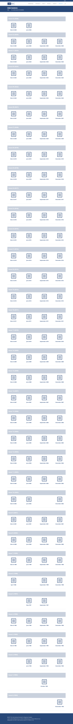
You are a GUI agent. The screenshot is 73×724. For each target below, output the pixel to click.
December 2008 (59, 382)
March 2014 (13, 260)
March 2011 (13, 321)
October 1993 (44, 686)
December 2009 (59, 361)
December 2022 (59, 98)
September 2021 (44, 118)
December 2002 (59, 503)
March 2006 (13, 422)
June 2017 (28, 199)
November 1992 (59, 706)
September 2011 (44, 321)
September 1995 (44, 645)
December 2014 (59, 260)
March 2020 (13, 138)
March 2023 (13, 77)
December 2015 (59, 240)
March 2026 (13, 30)
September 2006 (44, 422)
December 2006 (59, 422)
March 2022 (13, 98)
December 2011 (59, 321)
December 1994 (59, 666)
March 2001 (13, 524)
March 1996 (13, 625)
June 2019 (28, 159)
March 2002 (13, 503)
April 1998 (13, 585)
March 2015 (13, 240)
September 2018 (44, 179)
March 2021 (13, 118)
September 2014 (44, 260)
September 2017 (44, 199)
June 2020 (28, 138)
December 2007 (59, 402)
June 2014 (28, 260)
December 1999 (59, 564)
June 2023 (28, 77)
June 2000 (28, 544)
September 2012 (44, 301)
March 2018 (13, 179)
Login (65, 0)
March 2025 (13, 46)
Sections (48, 3)
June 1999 (28, 564)
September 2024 (44, 62)
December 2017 (59, 199)
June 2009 (28, 361)
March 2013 (13, 280)
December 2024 (59, 62)
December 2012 (59, 301)
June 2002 (28, 503)
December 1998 (59, 585)
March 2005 (13, 443)
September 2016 (44, 219)
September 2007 (44, 402)
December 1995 (59, 645)
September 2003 (44, 483)
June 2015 (28, 240)
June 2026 (28, 30)
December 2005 (59, 443)
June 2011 (28, 321)
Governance (37, 3)
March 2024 (13, 62)
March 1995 (13, 645)
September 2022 (44, 98)
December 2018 (59, 179)
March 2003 (13, 483)
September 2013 (44, 280)
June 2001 (28, 524)
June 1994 (28, 666)
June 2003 (28, 483)
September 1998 (44, 585)
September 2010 (44, 341)
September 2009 (44, 361)
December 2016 (59, 219)
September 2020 (44, 138)
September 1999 (44, 564)
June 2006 (28, 422)
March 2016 (13, 219)
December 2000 (59, 544)
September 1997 (44, 605)
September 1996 (44, 625)
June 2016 (28, 219)
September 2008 (44, 382)
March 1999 (13, 564)
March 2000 (13, 544)
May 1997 (28, 605)
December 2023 (59, 77)
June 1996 (28, 625)
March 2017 (13, 199)
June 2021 (28, 118)
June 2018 (28, 179)
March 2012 (13, 301)
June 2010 (28, 341)
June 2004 (28, 463)
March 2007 (13, 402)
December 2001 (59, 524)
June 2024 (28, 62)
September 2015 (44, 240)
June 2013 (28, 280)
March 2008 (13, 382)
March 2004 (13, 463)
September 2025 (44, 46)
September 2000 (44, 544)
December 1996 (59, 625)
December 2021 (59, 118)
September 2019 (44, 159)
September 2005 (44, 443)
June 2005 (28, 443)
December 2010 (59, 341)
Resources (60, 3)
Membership (30, 3)
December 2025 (59, 46)
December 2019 (59, 159)
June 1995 (28, 645)
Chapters (54, 3)
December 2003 (59, 483)
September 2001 (44, 524)
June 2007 (28, 402)
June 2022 (28, 98)
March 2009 (13, 361)
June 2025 (28, 46)
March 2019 (13, 159)
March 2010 (13, 341)
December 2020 (59, 138)
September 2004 (44, 463)
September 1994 (44, 666)
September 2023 (44, 77)
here (10, 9)
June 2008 (28, 382)
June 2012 (28, 301)
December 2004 (59, 463)
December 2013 (59, 280)
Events (43, 3)
